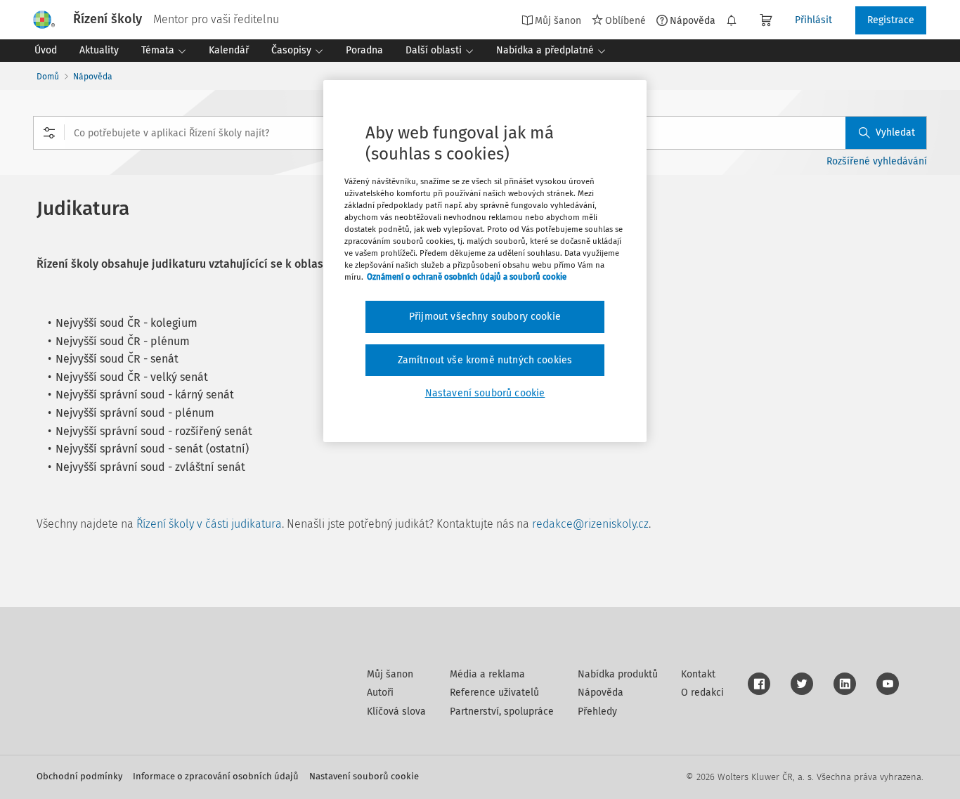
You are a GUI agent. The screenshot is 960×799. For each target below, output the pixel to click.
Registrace (890, 20)
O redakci (702, 693)
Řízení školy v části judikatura (209, 524)
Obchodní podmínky (79, 776)
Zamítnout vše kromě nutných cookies (485, 360)
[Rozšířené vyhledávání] (49, 133)
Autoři (380, 693)
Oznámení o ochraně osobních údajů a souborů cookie (466, 277)
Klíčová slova (396, 711)
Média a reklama (487, 674)
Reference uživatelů (494, 693)
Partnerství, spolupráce (502, 711)
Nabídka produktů (618, 674)
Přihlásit (813, 20)
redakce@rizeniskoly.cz (590, 524)
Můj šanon (390, 674)
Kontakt (698, 674)
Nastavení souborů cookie (364, 776)
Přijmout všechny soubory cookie (485, 317)
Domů (48, 77)
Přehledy (597, 711)
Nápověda (692, 20)
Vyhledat (895, 132)
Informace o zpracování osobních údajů (216, 776)
